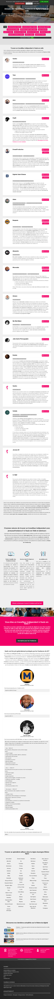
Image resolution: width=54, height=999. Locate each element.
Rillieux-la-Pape (33, 880)
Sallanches (45, 869)
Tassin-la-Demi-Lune (45, 875)
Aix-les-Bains (9, 858)
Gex (21, 870)
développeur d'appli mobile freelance (29, 29)
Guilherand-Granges (21, 879)
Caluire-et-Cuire (8, 892)
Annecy (8, 863)
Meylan (20, 899)
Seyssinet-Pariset (45, 871)
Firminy (20, 866)
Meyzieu (21, 901)
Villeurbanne (45, 903)
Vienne (45, 894)
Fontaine (21, 868)
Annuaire (5, 970)
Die (21, 861)
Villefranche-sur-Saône (45, 900)
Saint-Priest (45, 866)
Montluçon (33, 861)
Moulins (33, 863)
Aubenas (9, 870)
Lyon (21, 894)
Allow (32, 37)
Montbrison (21, 906)
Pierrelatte (33, 873)
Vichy (45, 892)
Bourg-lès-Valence (9, 883)
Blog (4, 976)
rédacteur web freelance (33, 32)
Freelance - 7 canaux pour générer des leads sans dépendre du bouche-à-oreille (32, 927)
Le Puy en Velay (21, 887)
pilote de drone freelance (20, 32)
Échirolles (21, 863)
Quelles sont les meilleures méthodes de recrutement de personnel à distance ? (33, 933)
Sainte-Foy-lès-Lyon (33, 893)
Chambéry (9, 897)
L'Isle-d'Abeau (21, 891)
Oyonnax (33, 870)
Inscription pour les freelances (27, 640)
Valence (45, 887)
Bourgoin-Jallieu (8, 885)
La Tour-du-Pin (21, 884)
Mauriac (21, 896)
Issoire (20, 882)
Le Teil (21, 889)
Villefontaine (45, 896)
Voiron (45, 905)
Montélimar (33, 858)
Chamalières (8, 895)
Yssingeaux (45, 908)
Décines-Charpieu (21, 858)
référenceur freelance (45, 32)
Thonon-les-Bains (45, 880)
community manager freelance (29, 26)
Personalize (29, 3)
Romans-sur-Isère (33, 887)
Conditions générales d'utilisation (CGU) (11, 971)
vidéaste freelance (29, 34)
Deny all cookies (20, 3)
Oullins (33, 868)
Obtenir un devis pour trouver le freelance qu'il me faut (27, 603)
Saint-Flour (33, 901)
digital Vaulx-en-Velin (8, 987)
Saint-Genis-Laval (33, 904)
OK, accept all (44, 1)
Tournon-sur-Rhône (45, 884)
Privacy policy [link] (36, 3)
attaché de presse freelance (14, 26)
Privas (33, 878)
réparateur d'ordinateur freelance (16, 34)
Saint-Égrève (33, 896)
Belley (9, 875)
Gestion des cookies (8, 975)
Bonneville (9, 878)
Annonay (9, 868)
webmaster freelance (40, 34)
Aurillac (8, 873)
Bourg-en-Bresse (8, 880)
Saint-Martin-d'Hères (45, 863)
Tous (5, 26)
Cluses (8, 906)
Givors (21, 873)
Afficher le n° (46, 152)
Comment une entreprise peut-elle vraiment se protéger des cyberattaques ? (32, 939)
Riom (33, 883)
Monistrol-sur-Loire (21, 904)
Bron (9, 890)
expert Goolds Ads (43, 29)
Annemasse (8, 866)
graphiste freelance (8, 32)
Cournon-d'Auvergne (8, 909)
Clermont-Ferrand (9, 904)
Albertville (9, 861)
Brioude (8, 887)
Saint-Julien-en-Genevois (45, 859)
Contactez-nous (7, 978)
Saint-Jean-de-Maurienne (33, 907)
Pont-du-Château (33, 875)
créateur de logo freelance (44, 26)
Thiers (45, 878)
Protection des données (8, 973)
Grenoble (21, 875)
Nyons (33, 866)
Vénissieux (45, 889)
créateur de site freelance (13, 29)
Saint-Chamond (33, 890)
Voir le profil (45, 58)
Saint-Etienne (33, 899)
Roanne (33, 885)
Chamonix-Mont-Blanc (8, 900)
